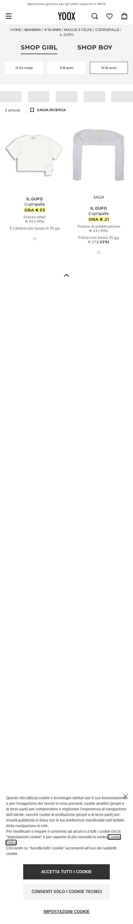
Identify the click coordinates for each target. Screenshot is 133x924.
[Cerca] (94, 16)
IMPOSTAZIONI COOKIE (67, 911)
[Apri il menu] (8, 16)
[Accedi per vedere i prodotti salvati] (109, 16)
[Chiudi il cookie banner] (125, 796)
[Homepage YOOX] (66, 16)
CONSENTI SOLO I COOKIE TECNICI (67, 891)
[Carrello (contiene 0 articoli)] (124, 16)
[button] (66, 275)
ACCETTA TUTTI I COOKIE (66, 872)
